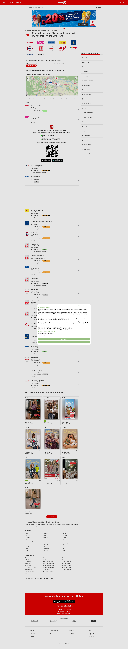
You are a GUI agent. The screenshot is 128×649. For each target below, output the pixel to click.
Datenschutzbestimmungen (84, 305)
